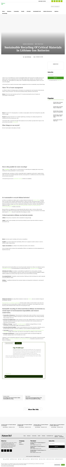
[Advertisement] (39, 6)
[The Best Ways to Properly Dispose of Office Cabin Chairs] (50, 116)
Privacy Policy (59, 80)
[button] (47, 1)
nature (10, 211)
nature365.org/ (8, 373)
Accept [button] (63, 464)
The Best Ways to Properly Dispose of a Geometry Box (58, 112)
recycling (7, 169)
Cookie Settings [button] (57, 464)
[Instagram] (54, 1)
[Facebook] (52, 1)
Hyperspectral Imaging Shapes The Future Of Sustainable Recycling (34, 398)
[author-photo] (2, 427)
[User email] (5, 376)
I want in (56, 446)
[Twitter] (61, 1)
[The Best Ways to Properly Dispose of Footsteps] (50, 102)
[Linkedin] (57, 1)
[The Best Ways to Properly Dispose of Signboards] (50, 107)
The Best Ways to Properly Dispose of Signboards (58, 107)
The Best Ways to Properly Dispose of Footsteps (58, 103)
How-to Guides (32, 448)
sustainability (15, 122)
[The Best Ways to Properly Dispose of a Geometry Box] (50, 111)
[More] (60, 67)
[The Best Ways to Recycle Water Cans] (50, 120)
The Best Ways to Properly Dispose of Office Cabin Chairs (58, 115)
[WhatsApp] (58, 67)
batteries (30, 298)
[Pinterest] (59, 1)
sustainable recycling (18, 178)
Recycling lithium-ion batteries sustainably (10, 302)
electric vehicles (36, 200)
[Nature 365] (3, 6)
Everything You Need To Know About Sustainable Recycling (11, 398)
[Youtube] (11, 450)
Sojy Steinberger (28, 56)
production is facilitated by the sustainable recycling (19, 338)
